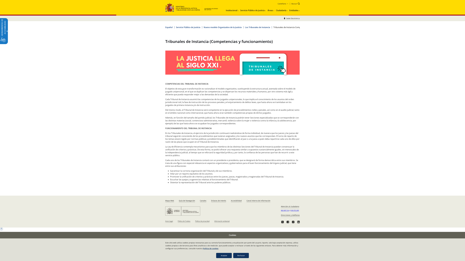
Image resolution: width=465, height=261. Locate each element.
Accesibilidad (236, 200)
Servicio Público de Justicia (188, 27)
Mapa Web (169, 200)
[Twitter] (282, 222)
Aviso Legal (169, 221)
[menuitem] (232, 10)
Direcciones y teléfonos (290, 215)
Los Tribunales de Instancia (257, 27)
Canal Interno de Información (258, 200)
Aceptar (224, 255)
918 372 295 (295, 210)
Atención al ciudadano (290, 206)
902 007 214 (285, 210)
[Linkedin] (298, 222)
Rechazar (241, 255)
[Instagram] (293, 222)
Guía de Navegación (187, 200)
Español (169, 27)
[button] (295, 4)
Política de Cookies (184, 221)
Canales (203, 200)
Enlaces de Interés (218, 200)
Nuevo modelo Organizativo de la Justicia (223, 27)
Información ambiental (222, 221)
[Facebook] (288, 222)
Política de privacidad (202, 221)
